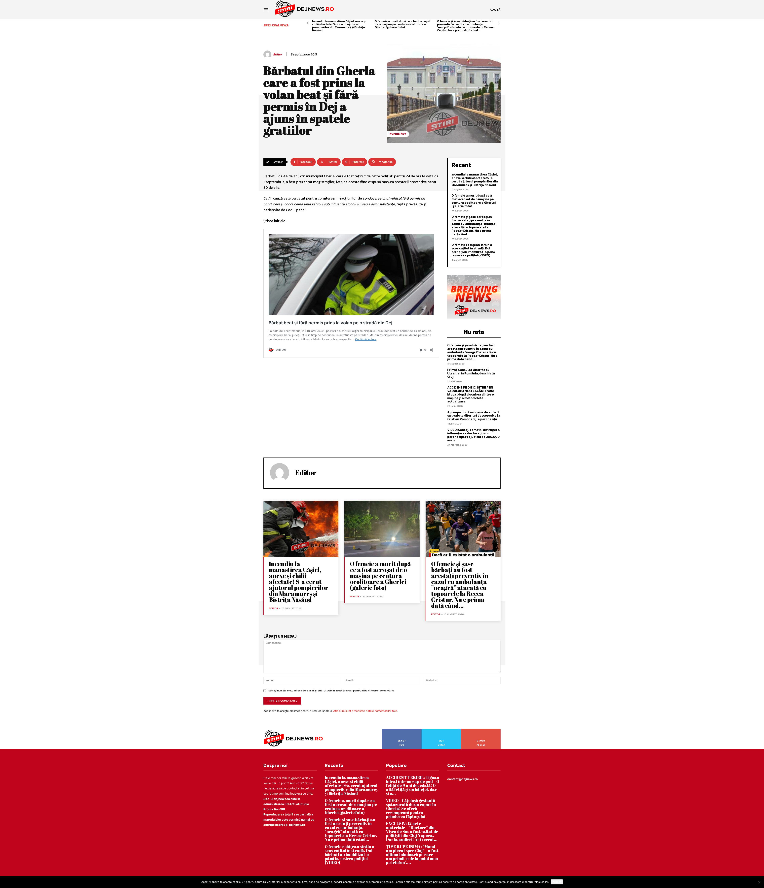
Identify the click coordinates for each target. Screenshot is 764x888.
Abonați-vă (481, 730)
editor (277, 54)
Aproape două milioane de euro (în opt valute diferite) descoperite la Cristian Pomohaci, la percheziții (474, 415)
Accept (557, 881)
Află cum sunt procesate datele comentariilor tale (365, 711)
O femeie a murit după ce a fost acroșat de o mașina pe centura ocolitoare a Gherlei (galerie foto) (402, 24)
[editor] (268, 54)
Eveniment (398, 134)
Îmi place (402, 730)
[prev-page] (307, 23)
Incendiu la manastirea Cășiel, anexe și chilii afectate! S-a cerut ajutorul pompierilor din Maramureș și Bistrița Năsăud (339, 25)
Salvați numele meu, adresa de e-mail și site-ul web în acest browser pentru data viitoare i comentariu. (331, 690)
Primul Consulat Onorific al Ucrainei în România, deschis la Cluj (471, 373)
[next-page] (499, 23)
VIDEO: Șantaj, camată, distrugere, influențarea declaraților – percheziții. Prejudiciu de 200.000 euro (473, 435)
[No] (759, 882)
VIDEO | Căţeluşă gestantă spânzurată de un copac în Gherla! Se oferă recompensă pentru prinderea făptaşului (411, 808)
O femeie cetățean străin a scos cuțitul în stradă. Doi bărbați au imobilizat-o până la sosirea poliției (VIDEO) (473, 250)
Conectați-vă (441, 730)
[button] (495, 10)
